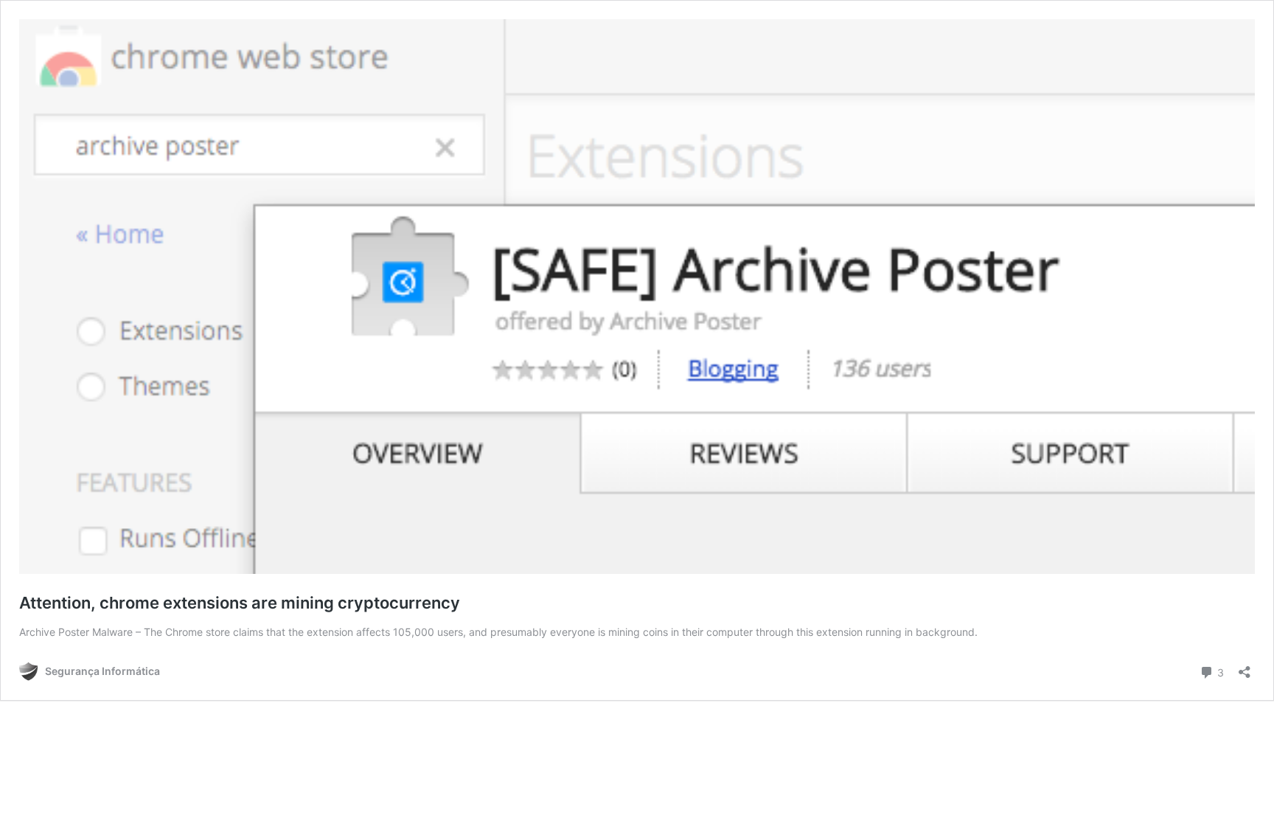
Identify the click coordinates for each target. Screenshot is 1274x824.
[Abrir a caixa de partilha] (1244, 667)
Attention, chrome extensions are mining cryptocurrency (239, 602)
